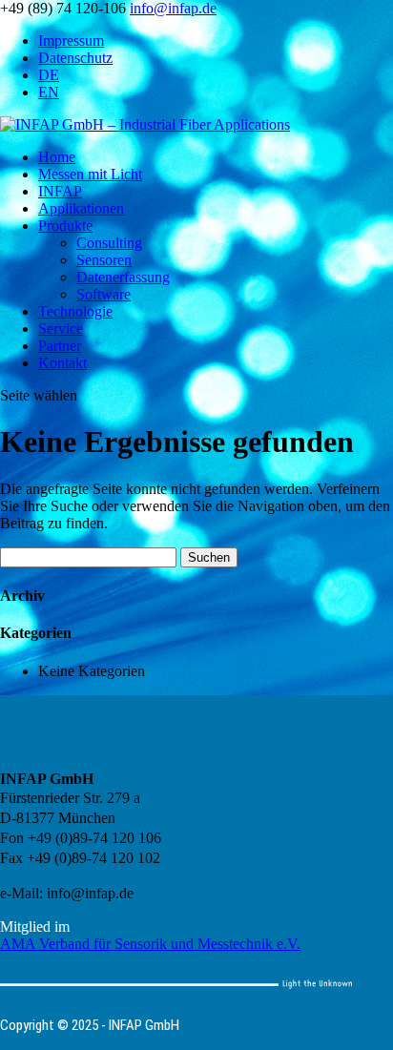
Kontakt (62, 363)
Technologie (75, 311)
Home (56, 157)
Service (60, 328)
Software (103, 294)
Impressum (71, 40)
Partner (59, 346)
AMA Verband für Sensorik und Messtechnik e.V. (150, 944)
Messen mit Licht (90, 174)
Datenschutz (75, 58)
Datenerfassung (123, 277)
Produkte (65, 225)
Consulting (109, 243)
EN (48, 92)
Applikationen (81, 208)
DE (48, 75)
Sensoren (104, 260)
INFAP (60, 191)
